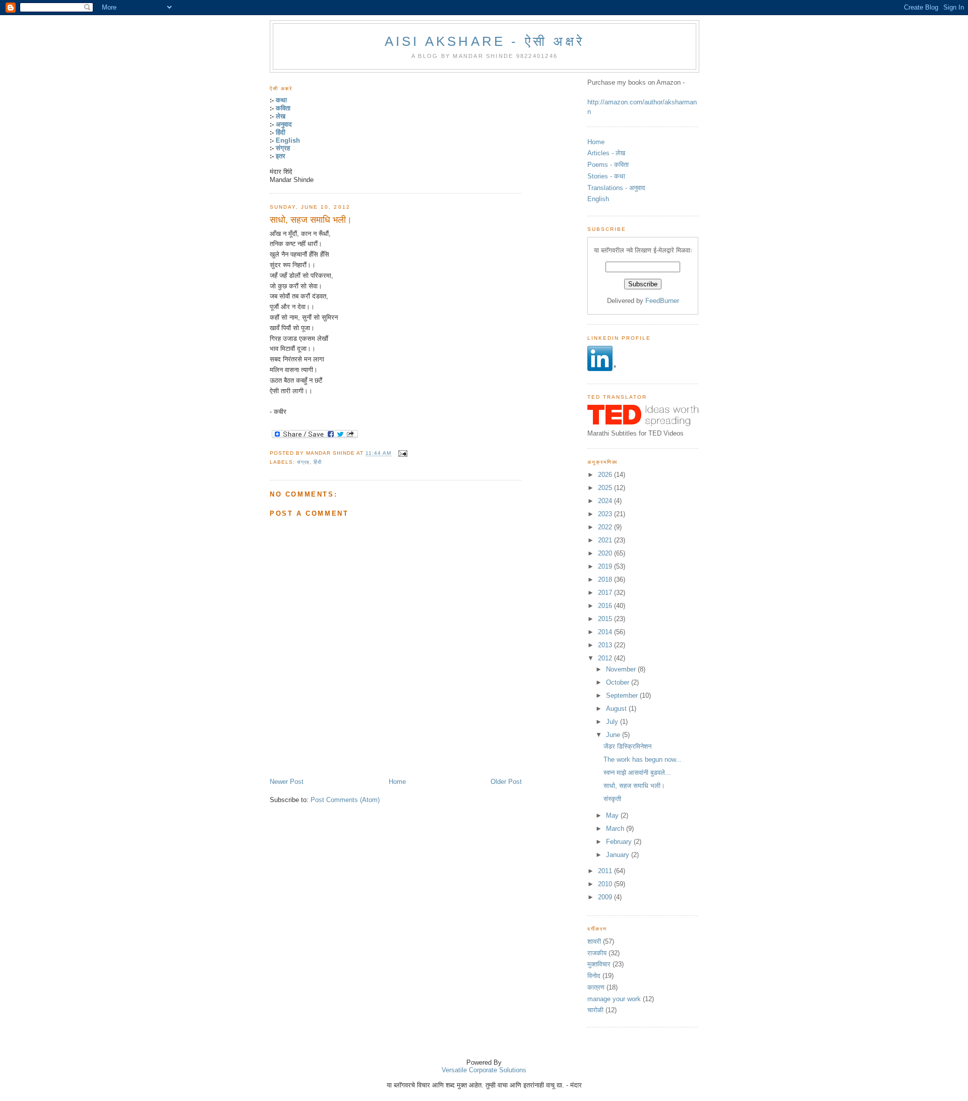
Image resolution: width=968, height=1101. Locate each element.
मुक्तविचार (599, 964)
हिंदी (280, 132)
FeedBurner (662, 300)
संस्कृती (612, 799)
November (622, 669)
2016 (606, 605)
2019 (606, 566)
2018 (606, 579)
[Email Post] (401, 453)
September (623, 695)
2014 (606, 632)
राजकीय (597, 953)
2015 (606, 619)
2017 (606, 592)
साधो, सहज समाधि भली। (311, 220)
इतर (280, 156)
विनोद (593, 976)
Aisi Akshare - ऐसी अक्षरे (484, 41)
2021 (606, 540)
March (616, 828)
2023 (606, 514)
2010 (606, 884)
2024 (606, 501)
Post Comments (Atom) (345, 800)
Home (397, 781)
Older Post (506, 781)
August (617, 708)
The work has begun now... (642, 759)
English (288, 140)
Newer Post (287, 781)
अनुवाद (284, 124)
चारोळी (595, 1010)
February (620, 841)
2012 (606, 658)
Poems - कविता (608, 164)
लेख (280, 116)
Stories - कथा (606, 176)
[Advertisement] (388, 755)
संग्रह (283, 148)
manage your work (614, 999)
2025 (606, 488)
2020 (606, 553)
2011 (606, 871)
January (618, 855)
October (618, 682)
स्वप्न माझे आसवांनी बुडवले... (637, 772)
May (613, 815)
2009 (606, 897)
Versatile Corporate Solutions (484, 1070)
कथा (281, 100)
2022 (606, 527)
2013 (606, 645)
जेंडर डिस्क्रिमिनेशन (627, 746)
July (613, 721)
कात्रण (595, 987)
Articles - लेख (606, 153)
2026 (606, 474)
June (614, 735)
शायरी (594, 941)
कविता (283, 108)
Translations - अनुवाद (616, 188)
